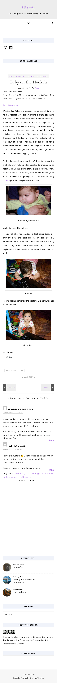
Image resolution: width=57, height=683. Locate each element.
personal (42, 76)
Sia (4, 105)
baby (11, 76)
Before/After (19, 567)
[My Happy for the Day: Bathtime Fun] (48, 387)
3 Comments (28, 377)
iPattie (29, 8)
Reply (51, 440)
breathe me (11, 370)
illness (32, 76)
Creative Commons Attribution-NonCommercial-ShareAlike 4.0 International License (28, 640)
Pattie (37, 88)
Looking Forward (21, 592)
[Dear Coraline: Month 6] (9, 387)
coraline (21, 76)
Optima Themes (37, 678)
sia (22, 370)
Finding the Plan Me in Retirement (24, 581)
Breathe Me (13, 105)
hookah (6, 180)
